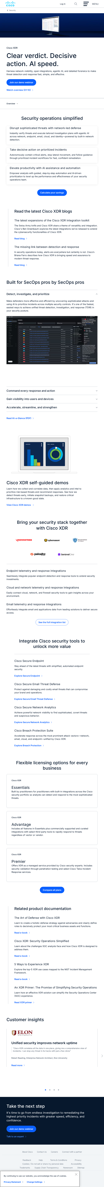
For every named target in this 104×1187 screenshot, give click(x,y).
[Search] (76, 4)
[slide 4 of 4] (58, 1089)
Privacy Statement (12, 1182)
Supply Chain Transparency (47, 1167)
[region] (40, 1179)
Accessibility (76, 1164)
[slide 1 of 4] (45, 1089)
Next (102, 1055)
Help (41, 1160)
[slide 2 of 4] (49, 1089)
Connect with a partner (72, 1152)
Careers (54, 1152)
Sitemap (80, 1167)
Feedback (27, 1160)
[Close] (76, 1174)
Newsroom (68, 1167)
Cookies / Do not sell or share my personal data (42, 1164)
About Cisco (27, 1152)
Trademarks (25, 1167)
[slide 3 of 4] (54, 1089)
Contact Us (42, 1152)
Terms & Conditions (58, 1160)
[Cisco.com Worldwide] (10, 4)
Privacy (78, 1160)
